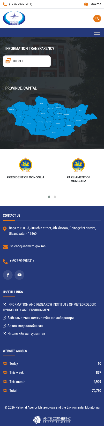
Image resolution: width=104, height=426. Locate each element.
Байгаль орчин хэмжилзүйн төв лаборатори (40, 318)
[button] (49, 196)
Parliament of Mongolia (78, 179)
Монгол (95, 4)
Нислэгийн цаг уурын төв (26, 333)
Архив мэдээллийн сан (25, 326)
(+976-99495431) (20, 4)
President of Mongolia (26, 177)
